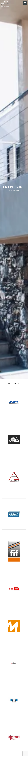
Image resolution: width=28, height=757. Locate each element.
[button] (10, 375)
